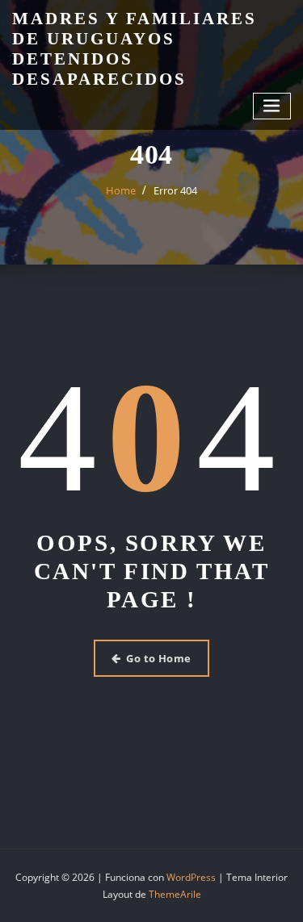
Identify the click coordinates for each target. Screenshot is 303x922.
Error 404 (175, 190)
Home (121, 190)
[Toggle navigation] (272, 106)
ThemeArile (175, 894)
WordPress (191, 877)
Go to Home (158, 658)
